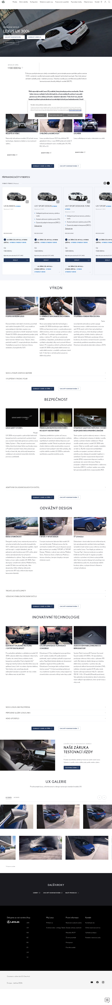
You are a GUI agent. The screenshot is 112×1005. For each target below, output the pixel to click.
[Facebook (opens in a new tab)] (97, 982)
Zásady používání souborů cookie (75, 110)
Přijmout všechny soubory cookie (55, 115)
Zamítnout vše (41, 115)
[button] (7, 2)
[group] (58, 817)
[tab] (9, 797)
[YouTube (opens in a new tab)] (92, 982)
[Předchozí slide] (99, 797)
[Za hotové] (22, 67)
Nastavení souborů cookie (73, 115)
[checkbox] (5, 240)
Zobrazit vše (38, 226)
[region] (56, 109)
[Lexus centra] (101, 2)
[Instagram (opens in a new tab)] (103, 982)
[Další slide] (104, 797)
